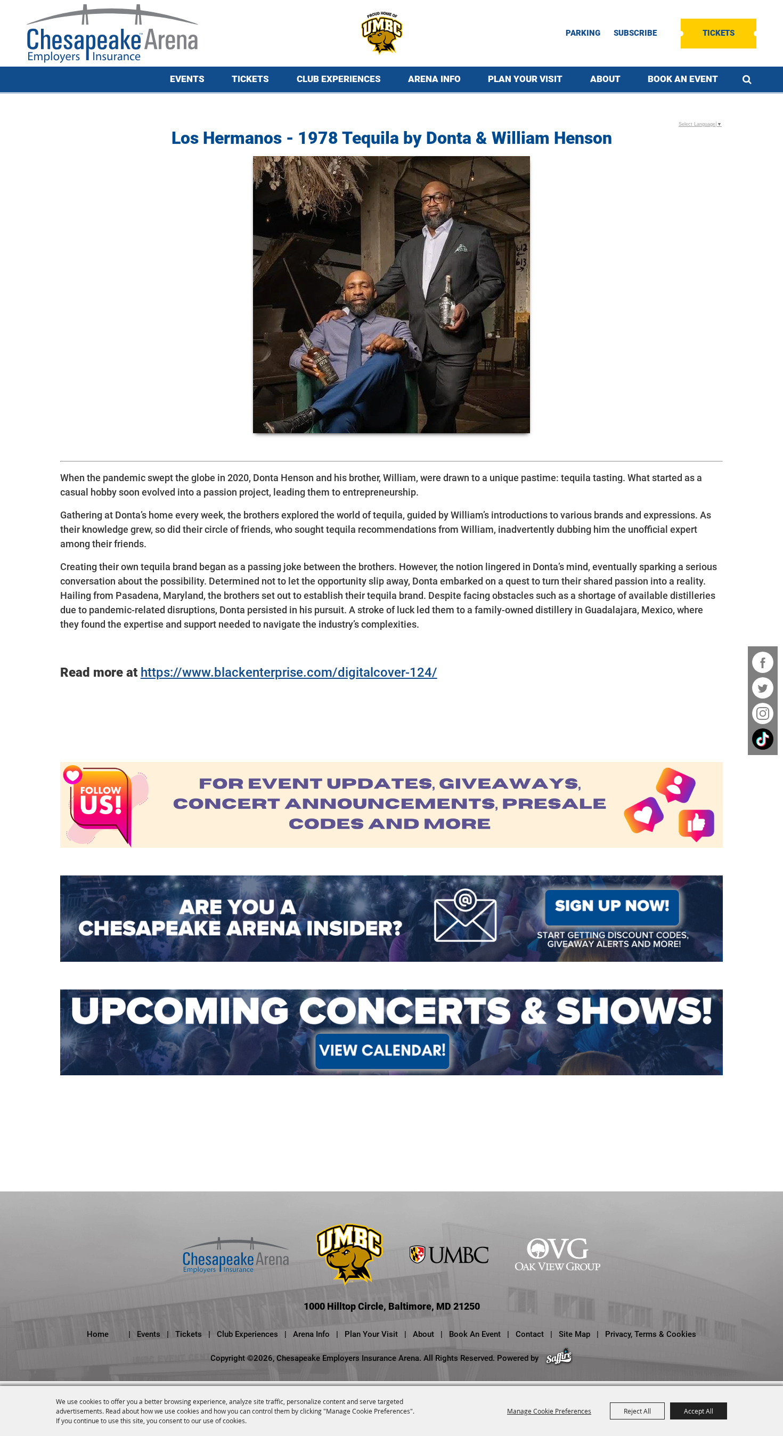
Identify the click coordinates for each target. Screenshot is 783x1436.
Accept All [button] (698, 1411)
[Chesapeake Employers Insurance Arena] (112, 33)
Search (747, 79)
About (605, 79)
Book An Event (683, 79)
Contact (530, 1334)
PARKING (583, 33)
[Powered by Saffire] (559, 1358)
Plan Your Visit (525, 79)
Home (98, 1334)
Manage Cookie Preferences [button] (549, 1411)
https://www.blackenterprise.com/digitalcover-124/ (289, 672)
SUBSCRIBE (635, 33)
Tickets (719, 33)
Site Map (574, 1334)
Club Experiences (339, 79)
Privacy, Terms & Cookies (650, 1334)
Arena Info (434, 79)
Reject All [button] (637, 1411)
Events (187, 79)
